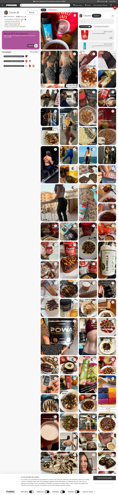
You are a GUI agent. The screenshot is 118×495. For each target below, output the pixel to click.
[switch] (47, 492)
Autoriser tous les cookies (104, 478)
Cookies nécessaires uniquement (104, 483)
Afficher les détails (87, 492)
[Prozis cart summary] (111, 5)
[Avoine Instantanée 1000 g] (96, 35)
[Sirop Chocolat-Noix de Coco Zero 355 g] (96, 47)
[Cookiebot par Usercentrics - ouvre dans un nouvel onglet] (10, 492)
